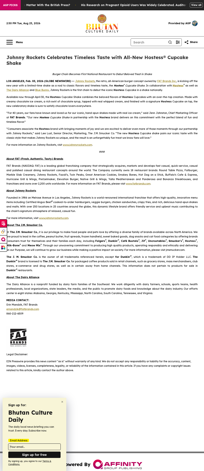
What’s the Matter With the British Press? (39, 5)
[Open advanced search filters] (178, 42)
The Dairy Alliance (17, 90)
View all (196, 5)
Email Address (18, 440)
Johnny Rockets (85, 81)
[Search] (170, 42)
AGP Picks (10, 5)
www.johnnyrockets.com (77, 144)
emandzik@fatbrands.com (22, 309)
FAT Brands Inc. (166, 81)
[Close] (62, 401)
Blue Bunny (42, 90)
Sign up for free (34, 455)
